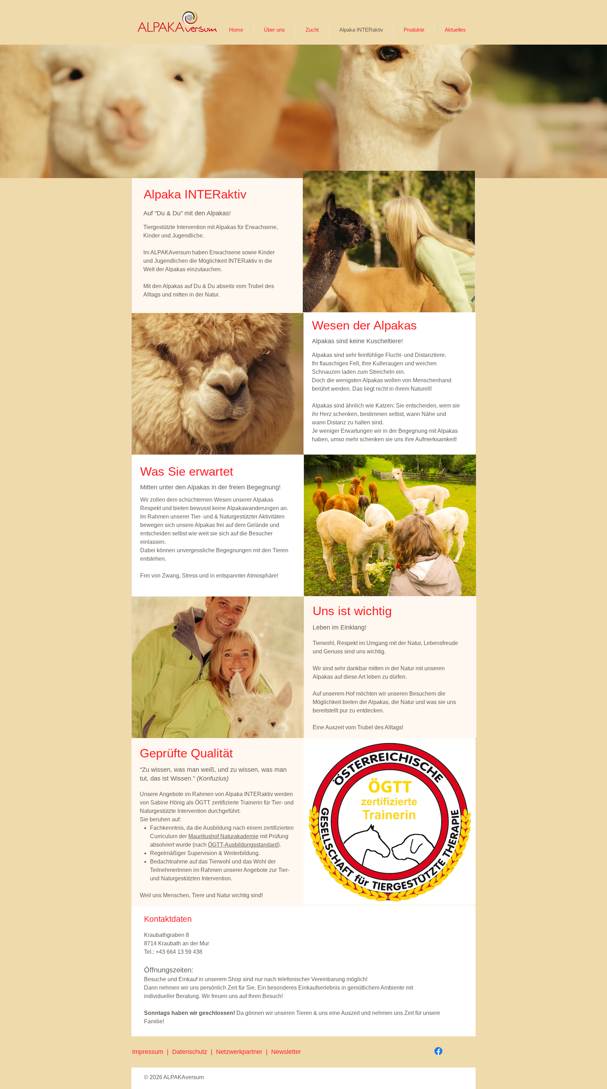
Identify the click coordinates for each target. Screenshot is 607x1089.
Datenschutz (191, 1051)
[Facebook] (438, 1051)
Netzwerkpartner (241, 1051)
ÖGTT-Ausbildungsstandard (243, 845)
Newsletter (286, 1051)
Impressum (147, 1051)
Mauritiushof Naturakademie (223, 836)
